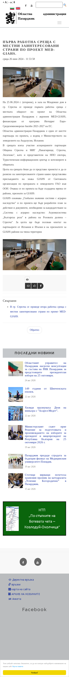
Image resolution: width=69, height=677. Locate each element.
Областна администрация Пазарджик (42, 15)
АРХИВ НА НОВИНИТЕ (25, 594)
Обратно (34, 330)
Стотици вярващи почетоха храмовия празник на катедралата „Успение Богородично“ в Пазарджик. (45, 479)
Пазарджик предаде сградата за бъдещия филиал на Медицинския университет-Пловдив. (45, 458)
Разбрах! (34, 672)
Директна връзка (23, 579)
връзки (15, 584)
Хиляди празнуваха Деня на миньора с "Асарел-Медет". (45, 409)
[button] (7, 254)
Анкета (16, 599)
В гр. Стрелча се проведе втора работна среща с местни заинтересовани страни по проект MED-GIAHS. (38, 311)
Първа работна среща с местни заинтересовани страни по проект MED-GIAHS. (31, 47)
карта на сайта (20, 589)
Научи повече (17, 666)
